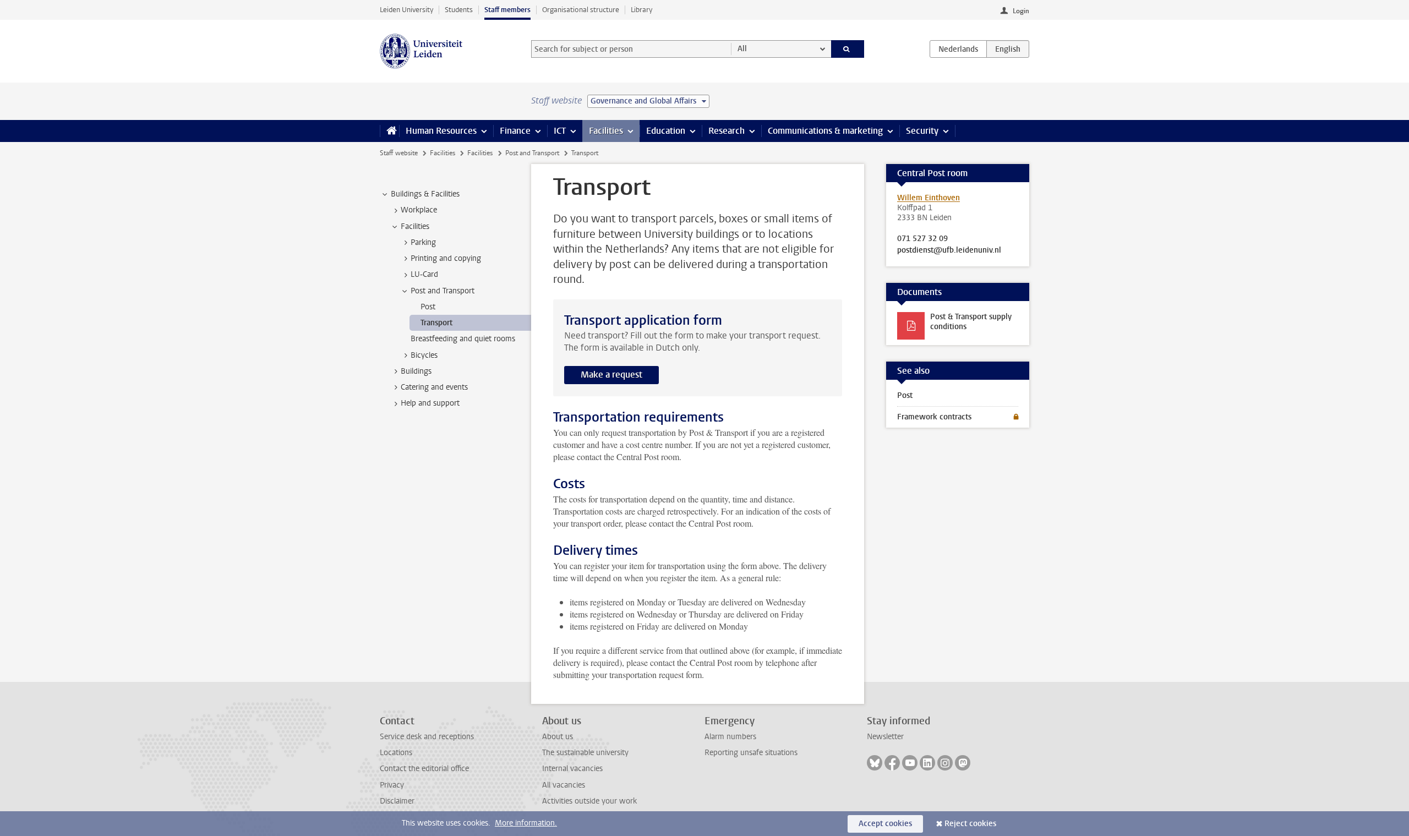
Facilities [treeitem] (415, 226)
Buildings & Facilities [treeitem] (425, 194)
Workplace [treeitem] (419, 210)
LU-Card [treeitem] (424, 274)
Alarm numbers (730, 736)
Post (905, 395)
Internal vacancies (572, 768)
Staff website (399, 153)
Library (641, 9)
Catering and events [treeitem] (434, 387)
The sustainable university (585, 752)
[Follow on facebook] (892, 763)
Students (459, 9)
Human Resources (441, 130)
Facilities (606, 130)
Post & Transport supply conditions (971, 322)
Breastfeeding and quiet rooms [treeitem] (463, 339)
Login (1021, 11)
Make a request (611, 374)
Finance (515, 130)
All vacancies (563, 785)
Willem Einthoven (928, 198)
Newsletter (885, 736)
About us (557, 736)
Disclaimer (397, 801)
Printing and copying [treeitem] (446, 258)
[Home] (389, 131)
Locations (396, 752)
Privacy (392, 785)
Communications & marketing (825, 130)
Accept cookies (885, 823)
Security (922, 130)
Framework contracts (934, 417)
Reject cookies (970, 823)
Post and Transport (532, 153)
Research (726, 130)
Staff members (507, 9)
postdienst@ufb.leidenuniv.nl (949, 250)
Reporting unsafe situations (751, 752)
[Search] (848, 49)
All (742, 48)
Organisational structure (580, 9)
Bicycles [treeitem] (424, 355)
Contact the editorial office (424, 768)
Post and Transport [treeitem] (442, 291)
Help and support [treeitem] (430, 403)
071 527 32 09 (922, 239)
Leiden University (406, 9)
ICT (560, 130)
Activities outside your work (589, 801)
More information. (526, 823)
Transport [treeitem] (436, 323)
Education (665, 130)
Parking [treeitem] (423, 242)
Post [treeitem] (427, 307)
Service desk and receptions (427, 736)
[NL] (958, 49)
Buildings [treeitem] (416, 371)
